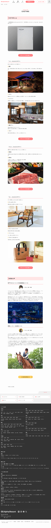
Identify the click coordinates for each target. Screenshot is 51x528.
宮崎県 (41, 428)
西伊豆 (5, 447)
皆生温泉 (29, 419)
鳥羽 (18, 446)
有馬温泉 (41, 412)
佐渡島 (9, 440)
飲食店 (20, 502)
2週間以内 (2, 455)
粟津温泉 (12, 432)
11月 (35, 458)
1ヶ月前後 (6, 455)
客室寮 (16, 481)
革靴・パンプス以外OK (32, 490)
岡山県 (33, 417)
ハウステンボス (28, 430)
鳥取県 (27, 417)
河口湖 (2, 440)
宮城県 (8, 417)
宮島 (26, 419)
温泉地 (6, 505)
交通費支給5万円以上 (11, 491)
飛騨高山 (4, 446)
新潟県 (2, 437)
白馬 (4, 439)
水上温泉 (2, 427)
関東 (1, 422)
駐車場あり (26, 481)
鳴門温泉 (32, 424)
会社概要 (18, 521)
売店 (17, 465)
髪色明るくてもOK (25, 490)
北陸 (1, 429)
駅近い (15, 484)
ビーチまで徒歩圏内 (36, 494)
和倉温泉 (4, 432)
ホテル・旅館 (3, 502)
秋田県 (11, 417)
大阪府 (33, 410)
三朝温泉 (35, 419)
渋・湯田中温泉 (11, 439)
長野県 (8, 437)
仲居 (1, 465)
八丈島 (14, 427)
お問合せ (32, 521)
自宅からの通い (6, 490)
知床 (16, 412)
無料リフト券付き (42, 494)
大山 (32, 419)
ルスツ (13, 412)
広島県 (36, 417)
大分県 (39, 428)
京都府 (30, 410)
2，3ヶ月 (10, 455)
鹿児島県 (44, 428)
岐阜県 (2, 444)
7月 (27, 458)
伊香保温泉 (6, 427)
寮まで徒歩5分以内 (38, 481)
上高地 (7, 439)
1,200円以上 (3, 487)
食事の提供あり (18, 494)
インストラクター (15, 468)
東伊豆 (2, 447)
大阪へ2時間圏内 (29, 484)
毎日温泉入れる (8, 494)
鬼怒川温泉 (10, 427)
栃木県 (15, 424)
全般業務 (20, 465)
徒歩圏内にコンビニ (4, 484)
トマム (7, 412)
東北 (1, 415)
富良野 (4, 413)
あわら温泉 (16, 432)
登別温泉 (12, 413)
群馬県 (21, 424)
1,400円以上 (11, 487)
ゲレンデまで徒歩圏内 (4, 496)
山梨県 (5, 437)
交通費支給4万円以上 (4, 491)
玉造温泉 (39, 419)
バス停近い (18, 484)
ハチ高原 (27, 413)
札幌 (1, 412)
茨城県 (18, 424)
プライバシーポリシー (9, 521)
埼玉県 (9, 424)
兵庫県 (36, 410)
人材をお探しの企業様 (5, 522)
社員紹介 (22, 521)
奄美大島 (35, 430)
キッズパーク (21, 468)
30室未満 (12, 499)
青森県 (2, 417)
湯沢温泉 (5, 440)
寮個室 (13, 481)
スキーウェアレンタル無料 (26, 496)
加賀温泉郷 (8, 432)
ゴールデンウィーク (4, 458)
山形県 (14, 417)
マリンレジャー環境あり (28, 494)
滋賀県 (27, 410)
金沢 (1, 432)
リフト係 (2, 468)
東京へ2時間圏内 (23, 484)
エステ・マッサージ (25, 465)
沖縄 (26, 432)
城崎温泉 (31, 412)
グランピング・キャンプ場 (35, 502)
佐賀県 (30, 428)
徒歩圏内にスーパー (11, 484)
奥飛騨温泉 (12, 446)
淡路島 (44, 412)
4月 (22, 458)
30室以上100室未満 (8, 499)
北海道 (2, 410)
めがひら (42, 419)
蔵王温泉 (10, 419)
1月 (17, 458)
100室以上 (2, 499)
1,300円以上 (7, 487)
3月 (20, 458)
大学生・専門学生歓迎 (4, 478)
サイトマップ (3, 521)
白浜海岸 (47, 412)
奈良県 (39, 410)
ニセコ (4, 412)
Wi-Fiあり (22, 481)
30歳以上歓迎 (10, 478)
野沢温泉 (22, 439)
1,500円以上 (16, 487)
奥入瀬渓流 (2, 419)
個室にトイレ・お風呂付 (8, 481)
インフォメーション (40, 468)
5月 (24, 458)
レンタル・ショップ (27, 468)
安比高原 (20, 419)
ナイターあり (10, 496)
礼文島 (22, 412)
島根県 (30, 417)
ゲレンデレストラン (34, 468)
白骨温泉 (18, 439)
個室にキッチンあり (32, 481)
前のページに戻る (11, 386)
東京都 (2, 424)
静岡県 (5, 444)
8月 (29, 458)
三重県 (11, 444)
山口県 (39, 417)
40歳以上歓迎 (15, 478)
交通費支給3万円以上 (40, 490)
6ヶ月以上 (17, 455)
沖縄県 (27, 434)
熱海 (1, 446)
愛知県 (8, 444)
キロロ (10, 412)
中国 (26, 415)
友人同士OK (11, 490)
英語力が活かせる (8, 475)
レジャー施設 (12, 502)
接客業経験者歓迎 (14, 475)
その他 (44, 465)
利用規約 (15, 521)
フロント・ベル (11, 465)
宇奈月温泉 (20, 432)
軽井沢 (2, 439)
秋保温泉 (6, 419)
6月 (25, 458)
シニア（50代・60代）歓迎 (22, 478)
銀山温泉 (14, 419)
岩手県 (5, 417)
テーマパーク (8, 502)
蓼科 (15, 439)
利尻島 (19, 412)
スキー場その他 (46, 468)
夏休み (9, 458)
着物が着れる (3, 494)
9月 (31, 458)
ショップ (22, 502)
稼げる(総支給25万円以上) (18, 490)
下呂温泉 (8, 446)
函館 (1, 413)
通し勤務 (2, 490)
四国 (26, 421)
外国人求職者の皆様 (27, 521)
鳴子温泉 (2, 420)
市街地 (14, 505)
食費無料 (23, 494)
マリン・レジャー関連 (39, 465)
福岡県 (27, 428)
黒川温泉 (42, 430)
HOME (2, 4)
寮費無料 (2, 481)
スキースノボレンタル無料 (17, 496)
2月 (18, 458)
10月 (33, 458)
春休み (15, 458)
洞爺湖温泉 (8, 413)
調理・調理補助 (31, 465)
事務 (15, 465)
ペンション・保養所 (28, 502)
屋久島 (32, 430)
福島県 (17, 417)
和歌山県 (41, 410)
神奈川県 (5, 424)
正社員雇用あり (13, 494)
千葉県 (12, 424)
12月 (37, 458)
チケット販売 (6, 468)
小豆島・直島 (28, 424)
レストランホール (5, 465)
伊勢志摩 (21, 446)
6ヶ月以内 (13, 455)
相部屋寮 (19, 481)
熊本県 (36, 428)
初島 (15, 446)
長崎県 (33, 428)
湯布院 (39, 430)
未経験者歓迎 (3, 475)
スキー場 (16, 502)
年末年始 (11, 458)
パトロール (10, 468)
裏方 (34, 465)
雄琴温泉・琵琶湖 (36, 412)
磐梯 (17, 419)
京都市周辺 (27, 412)
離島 (8, 505)
